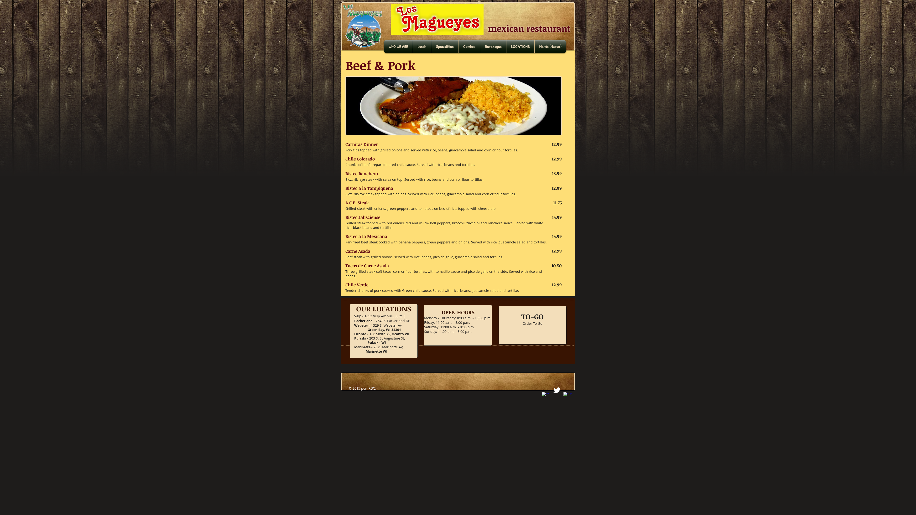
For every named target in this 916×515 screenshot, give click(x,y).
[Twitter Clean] (557, 390)
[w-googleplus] (567, 396)
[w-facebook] (546, 396)
